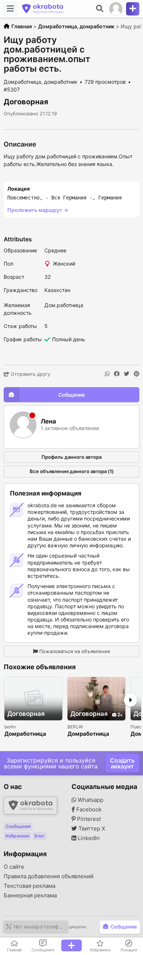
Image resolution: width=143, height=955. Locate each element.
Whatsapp (89, 800)
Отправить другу (29, 374)
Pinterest (88, 819)
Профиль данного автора (71, 457)
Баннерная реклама (30, 895)
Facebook (88, 809)
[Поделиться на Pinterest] (136, 374)
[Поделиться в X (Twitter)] (126, 374)
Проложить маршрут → (37, 210)
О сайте (14, 867)
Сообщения (18, 826)
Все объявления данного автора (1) (72, 471)
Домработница (25, 734)
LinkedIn (88, 838)
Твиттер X (91, 828)
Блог (39, 836)
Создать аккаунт (122, 763)
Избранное (17, 836)
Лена (48, 421)
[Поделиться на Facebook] (117, 374)
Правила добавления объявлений (49, 876)
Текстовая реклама (29, 886)
